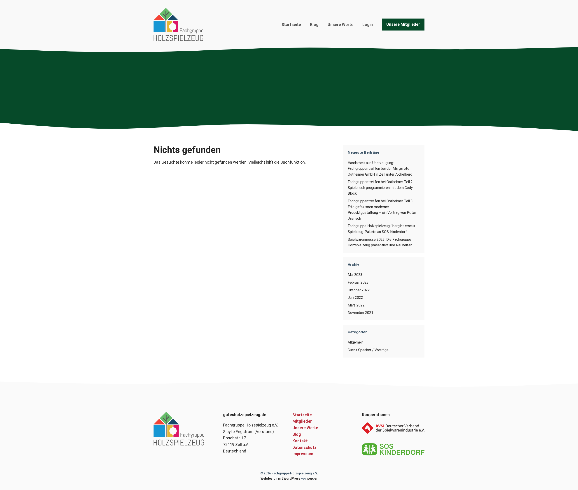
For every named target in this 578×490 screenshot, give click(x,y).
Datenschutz (304, 447)
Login (367, 24)
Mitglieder (302, 421)
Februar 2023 (358, 282)
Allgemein (355, 342)
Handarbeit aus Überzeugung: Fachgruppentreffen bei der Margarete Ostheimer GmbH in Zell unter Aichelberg (380, 169)
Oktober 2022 (359, 290)
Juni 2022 (355, 297)
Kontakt (300, 440)
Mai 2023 (355, 275)
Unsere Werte (340, 24)
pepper (312, 478)
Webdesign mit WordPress (281, 478)
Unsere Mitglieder (403, 24)
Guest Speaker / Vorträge (368, 350)
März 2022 (356, 305)
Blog (314, 24)
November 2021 (360, 313)
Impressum (302, 453)
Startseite (291, 24)
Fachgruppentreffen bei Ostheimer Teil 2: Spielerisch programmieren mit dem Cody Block (380, 188)
